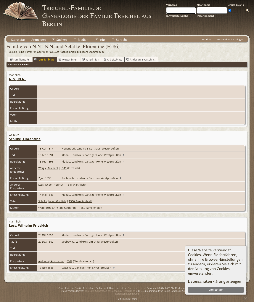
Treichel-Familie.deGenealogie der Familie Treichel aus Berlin (96, 15)
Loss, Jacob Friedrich (51, 184)
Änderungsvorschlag (142, 59)
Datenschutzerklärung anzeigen (214, 281)
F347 (69, 261)
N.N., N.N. (17, 79)
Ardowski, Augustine (51, 261)
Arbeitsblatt (114, 59)
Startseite (18, 40)
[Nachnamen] (205, 15)
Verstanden (216, 289)
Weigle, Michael (48, 168)
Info (102, 40)
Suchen (61, 40)
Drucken (206, 39)
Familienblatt (46, 59)
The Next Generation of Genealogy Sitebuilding (110, 291)
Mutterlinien (70, 59)
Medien (83, 40)
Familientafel (21, 59)
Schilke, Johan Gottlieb (52, 201)
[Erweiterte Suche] (177, 15)
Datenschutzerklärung (127, 293)
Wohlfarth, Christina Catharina (57, 207)
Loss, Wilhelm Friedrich (28, 225)
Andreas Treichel (137, 288)
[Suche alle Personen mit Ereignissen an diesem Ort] (122, 148)
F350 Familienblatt (80, 201)
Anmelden (38, 40)
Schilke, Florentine (25, 139)
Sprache (122, 40)
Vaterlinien (92, 59)
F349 (64, 168)
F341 (69, 184)
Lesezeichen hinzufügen (230, 39)
